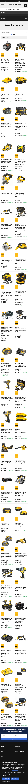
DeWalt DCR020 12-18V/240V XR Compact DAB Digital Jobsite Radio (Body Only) (20, 162)
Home (2, 746)
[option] (14, 9)
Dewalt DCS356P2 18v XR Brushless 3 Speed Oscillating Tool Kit (6, 587)
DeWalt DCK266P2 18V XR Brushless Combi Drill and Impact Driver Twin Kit (7, 620)
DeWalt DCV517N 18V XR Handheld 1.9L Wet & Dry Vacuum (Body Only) (20, 261)
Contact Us (17, 746)
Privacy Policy (18, 749)
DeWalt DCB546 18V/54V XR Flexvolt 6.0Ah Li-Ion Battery (6, 125)
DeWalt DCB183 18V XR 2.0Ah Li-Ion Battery (6, 94)
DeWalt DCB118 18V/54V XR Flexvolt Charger (6, 686)
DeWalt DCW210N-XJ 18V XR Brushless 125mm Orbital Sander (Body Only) (20, 293)
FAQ (2, 756)
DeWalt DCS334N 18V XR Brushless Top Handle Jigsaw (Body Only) (20, 194)
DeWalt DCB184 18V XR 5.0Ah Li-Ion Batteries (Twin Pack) (20, 524)
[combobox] (14, 32)
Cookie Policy (15, 770)
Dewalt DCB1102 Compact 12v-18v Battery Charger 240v (6, 61)
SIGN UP (14, 739)
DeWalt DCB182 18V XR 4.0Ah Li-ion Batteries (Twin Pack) (20, 686)
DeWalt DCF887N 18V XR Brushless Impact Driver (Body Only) (6, 431)
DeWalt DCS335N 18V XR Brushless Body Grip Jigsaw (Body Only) (6, 462)
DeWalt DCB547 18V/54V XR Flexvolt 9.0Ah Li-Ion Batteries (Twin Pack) (6, 717)
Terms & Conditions (19, 751)
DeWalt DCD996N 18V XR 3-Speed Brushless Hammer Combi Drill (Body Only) (20, 588)
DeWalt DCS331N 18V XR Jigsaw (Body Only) (6, 192)
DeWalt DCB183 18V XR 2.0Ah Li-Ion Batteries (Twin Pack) (20, 431)
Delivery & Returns (5, 754)
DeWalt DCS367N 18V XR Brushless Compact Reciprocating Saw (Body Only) (21, 556)
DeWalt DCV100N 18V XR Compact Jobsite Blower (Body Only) (20, 461)
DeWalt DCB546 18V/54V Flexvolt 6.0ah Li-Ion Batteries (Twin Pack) (7, 556)
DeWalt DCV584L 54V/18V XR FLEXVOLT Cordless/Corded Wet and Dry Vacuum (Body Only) (7, 294)
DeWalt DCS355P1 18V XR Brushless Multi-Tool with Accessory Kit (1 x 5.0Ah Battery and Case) (20, 717)
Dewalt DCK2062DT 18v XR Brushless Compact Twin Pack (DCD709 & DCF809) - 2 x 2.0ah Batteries (20, 62)
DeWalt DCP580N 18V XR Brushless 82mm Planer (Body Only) (6, 161)
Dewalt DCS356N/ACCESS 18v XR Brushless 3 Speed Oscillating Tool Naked (20, 330)
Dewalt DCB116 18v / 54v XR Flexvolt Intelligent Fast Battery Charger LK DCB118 (6, 653)
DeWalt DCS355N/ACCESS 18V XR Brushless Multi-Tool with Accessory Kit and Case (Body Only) (20, 228)
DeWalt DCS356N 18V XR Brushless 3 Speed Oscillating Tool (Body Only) (20, 653)
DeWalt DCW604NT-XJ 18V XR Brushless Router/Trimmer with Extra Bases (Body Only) (7, 330)
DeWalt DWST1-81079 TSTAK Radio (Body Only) (6, 494)
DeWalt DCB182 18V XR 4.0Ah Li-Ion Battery (6, 524)
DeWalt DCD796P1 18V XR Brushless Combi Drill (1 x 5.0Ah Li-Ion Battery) (20, 399)
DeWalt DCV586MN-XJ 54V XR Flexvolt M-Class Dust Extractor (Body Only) (20, 620)
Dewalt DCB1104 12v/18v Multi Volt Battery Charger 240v (20, 365)
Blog (2, 751)
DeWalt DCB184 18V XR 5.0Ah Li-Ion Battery (20, 94)
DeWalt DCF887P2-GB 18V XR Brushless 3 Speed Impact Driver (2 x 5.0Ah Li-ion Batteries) (21, 126)
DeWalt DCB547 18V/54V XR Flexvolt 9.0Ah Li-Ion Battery (6, 365)
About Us (3, 749)
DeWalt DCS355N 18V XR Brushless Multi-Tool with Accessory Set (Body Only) (6, 226)
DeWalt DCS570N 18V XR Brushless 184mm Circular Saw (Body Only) (6, 261)
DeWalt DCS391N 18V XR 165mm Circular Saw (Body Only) (20, 494)
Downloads (17, 754)
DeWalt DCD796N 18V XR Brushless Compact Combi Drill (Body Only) (7, 399)
